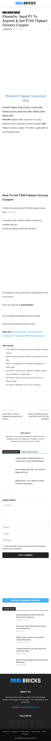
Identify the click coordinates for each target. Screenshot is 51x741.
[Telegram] (25, 723)
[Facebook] (4, 34)
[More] (26, 34)
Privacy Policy (24, 732)
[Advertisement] (25, 65)
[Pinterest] (15, 34)
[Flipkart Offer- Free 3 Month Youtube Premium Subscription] (8, 483)
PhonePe (16, 12)
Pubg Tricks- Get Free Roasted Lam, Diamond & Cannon (12, 416)
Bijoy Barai (8, 29)
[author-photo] (25, 429)
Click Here (11, 212)
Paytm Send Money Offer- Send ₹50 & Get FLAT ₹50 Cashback (38, 416)
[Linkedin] (19, 723)
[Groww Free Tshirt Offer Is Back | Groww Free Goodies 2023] (8, 629)
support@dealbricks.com (30, 707)
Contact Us (14, 732)
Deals (4, 12)
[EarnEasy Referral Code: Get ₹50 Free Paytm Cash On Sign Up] (8, 618)
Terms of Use (35, 732)
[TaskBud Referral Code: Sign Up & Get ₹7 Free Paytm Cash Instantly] (8, 651)
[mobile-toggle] (4, 3)
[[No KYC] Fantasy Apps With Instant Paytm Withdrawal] (8, 663)
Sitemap (25, 734)
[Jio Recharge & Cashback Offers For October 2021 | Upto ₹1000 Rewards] (8, 461)
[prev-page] (3, 492)
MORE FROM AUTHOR (29, 452)
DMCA (44, 732)
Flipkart (10, 12)
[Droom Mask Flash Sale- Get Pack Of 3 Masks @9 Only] (8, 472)
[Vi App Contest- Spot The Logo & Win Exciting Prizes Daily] (8, 640)
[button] (47, 3)
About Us (6, 732)
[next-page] (7, 492)
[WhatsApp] (21, 34)
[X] (10, 34)
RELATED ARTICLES (11, 452)
